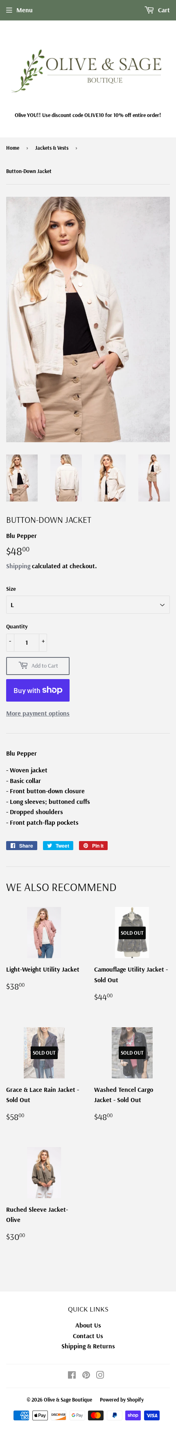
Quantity (17, 626)
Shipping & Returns (88, 1346)
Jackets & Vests (51, 147)
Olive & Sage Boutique (68, 1399)
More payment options (38, 713)
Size (11, 588)
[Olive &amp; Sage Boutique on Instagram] (100, 1376)
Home (12, 147)
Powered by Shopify (122, 1399)
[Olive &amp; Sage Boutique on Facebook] (72, 1376)
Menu (24, 10)
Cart (163, 10)
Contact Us (88, 1336)
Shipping (18, 566)
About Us (88, 1325)
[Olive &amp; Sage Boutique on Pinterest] (86, 1376)
